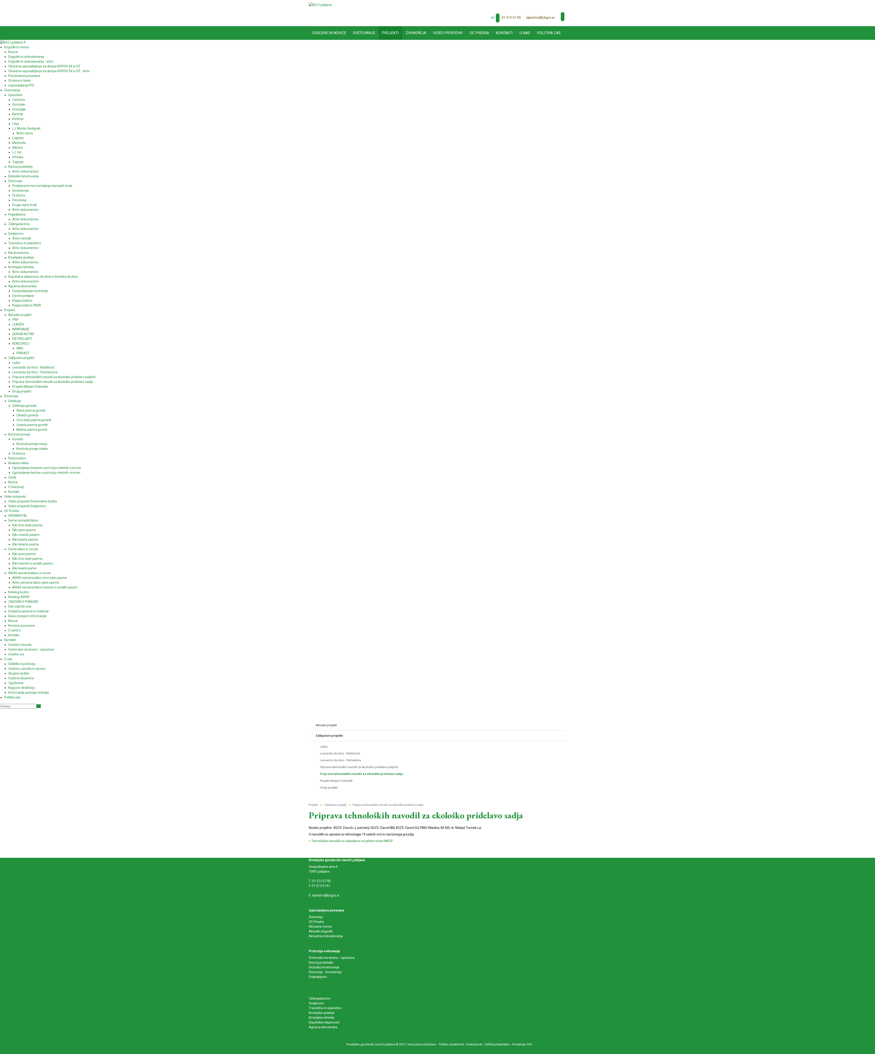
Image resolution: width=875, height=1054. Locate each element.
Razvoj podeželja (321, 962)
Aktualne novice (320, 926)
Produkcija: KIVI (522, 1044)
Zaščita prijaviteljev (497, 1044)
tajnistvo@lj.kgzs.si (540, 17)
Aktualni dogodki (321, 931)
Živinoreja (316, 917)
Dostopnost (474, 1044)
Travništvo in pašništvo (325, 1008)
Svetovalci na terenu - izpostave (332, 958)
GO (38, 706)
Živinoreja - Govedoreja (325, 972)
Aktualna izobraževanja (326, 936)
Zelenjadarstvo (319, 998)
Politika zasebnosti (451, 1044)
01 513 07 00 (511, 17)
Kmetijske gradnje (322, 1013)
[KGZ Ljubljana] (320, 4)
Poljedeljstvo (318, 977)
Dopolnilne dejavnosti (324, 1022)
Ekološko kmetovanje (324, 967)
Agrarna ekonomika (323, 1027)
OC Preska (316, 922)
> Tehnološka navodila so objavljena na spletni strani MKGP (351, 841)
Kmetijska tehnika (321, 1017)
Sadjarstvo (316, 1003)
